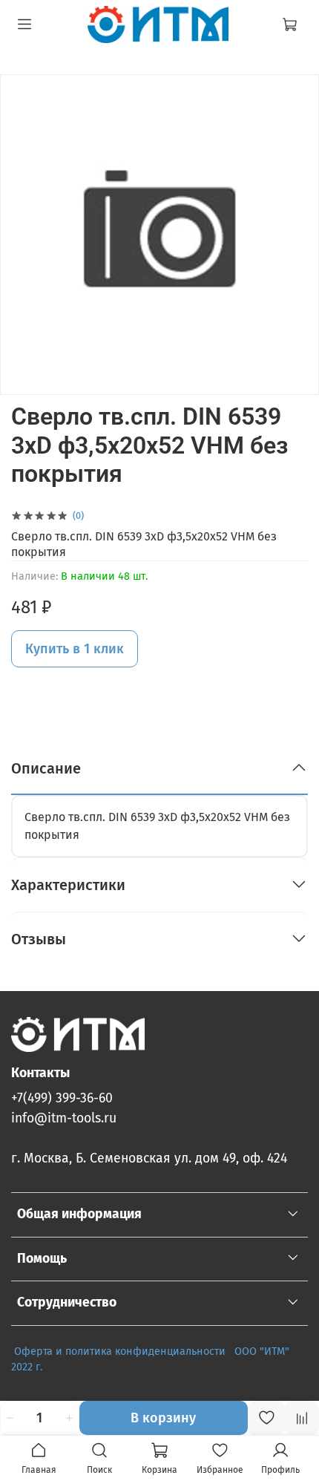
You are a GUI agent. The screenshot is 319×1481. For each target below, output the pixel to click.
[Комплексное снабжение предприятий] (230, 1351)
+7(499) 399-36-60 (62, 1098)
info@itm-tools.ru (63, 1118)
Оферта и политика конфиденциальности (120, 1351)
